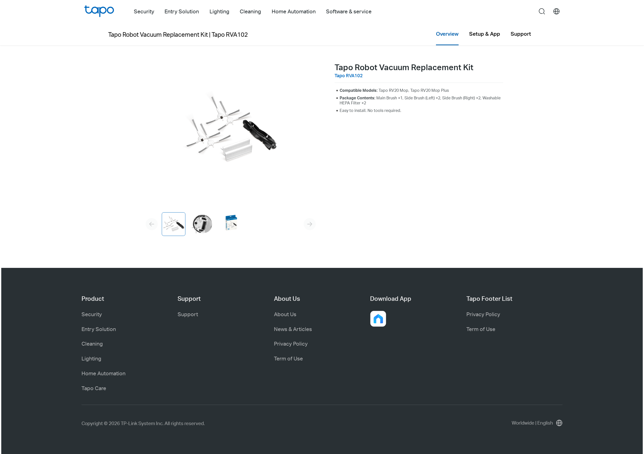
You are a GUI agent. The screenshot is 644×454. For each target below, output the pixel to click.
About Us (285, 314)
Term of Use (288, 358)
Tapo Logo (99, 11)
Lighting (91, 358)
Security (92, 314)
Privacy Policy (291, 343)
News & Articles (293, 328)
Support (188, 314)
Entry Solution (99, 328)
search (542, 12)
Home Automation (104, 373)
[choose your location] (556, 11)
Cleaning (92, 343)
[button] (378, 319)
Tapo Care (94, 388)
